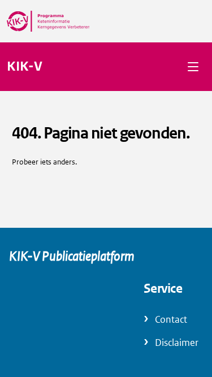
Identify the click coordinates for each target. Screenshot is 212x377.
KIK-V (24, 66)
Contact (171, 320)
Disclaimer (176, 343)
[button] (193, 66)
